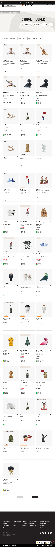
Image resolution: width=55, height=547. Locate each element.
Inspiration (42, 8)
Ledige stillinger (24, 525)
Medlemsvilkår (42, 525)
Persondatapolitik (31, 523)
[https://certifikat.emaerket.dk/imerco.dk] (51, 545)
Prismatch (14, 523)
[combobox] (27, 497)
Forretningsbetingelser (32, 525)
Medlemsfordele (43, 523)
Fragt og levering (6, 525)
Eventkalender (42, 529)
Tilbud (12, 8)
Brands (8, 8)
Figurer (10, 12)
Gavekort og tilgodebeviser (7, 527)
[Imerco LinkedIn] (51, 533)
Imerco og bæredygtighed (33, 521)
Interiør (6, 12)
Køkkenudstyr (17, 8)
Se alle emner (5, 529)
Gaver (37, 8)
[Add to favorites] (17, 60)
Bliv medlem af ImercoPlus (44, 521)
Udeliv (34, 8)
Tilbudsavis (14, 525)
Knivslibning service (16, 527)
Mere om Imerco (24, 529)
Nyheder (46, 8)
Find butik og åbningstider (17, 521)
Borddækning (23, 8)
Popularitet (48, 41)
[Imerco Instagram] (43, 533)
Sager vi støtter (31, 529)
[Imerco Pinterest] (48, 533)
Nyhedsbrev (42, 527)
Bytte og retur (5, 523)
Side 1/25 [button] (27, 497)
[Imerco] (19, 532)
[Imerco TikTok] (46, 533)
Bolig (28, 8)
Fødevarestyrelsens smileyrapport (34, 527)
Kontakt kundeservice (6, 521)
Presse (23, 527)
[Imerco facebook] (40, 533)
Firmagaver (24, 521)
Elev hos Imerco (24, 523)
